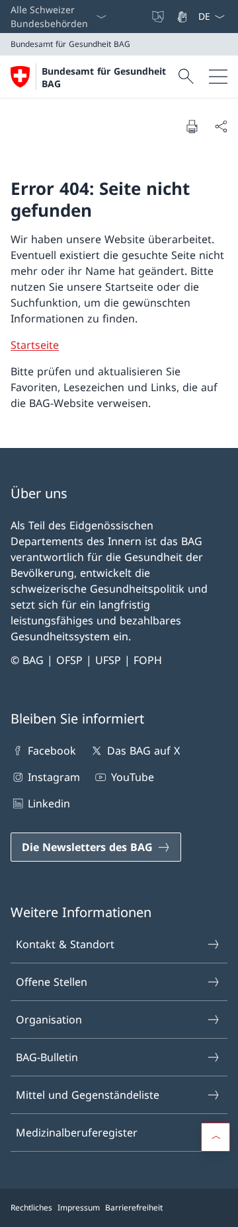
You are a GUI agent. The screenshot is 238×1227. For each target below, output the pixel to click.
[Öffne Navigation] (218, 76)
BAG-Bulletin (47, 1057)
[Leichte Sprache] (159, 16)
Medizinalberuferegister (77, 1132)
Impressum (79, 1207)
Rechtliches (31, 1207)
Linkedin (49, 803)
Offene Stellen (51, 982)
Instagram (54, 777)
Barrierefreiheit (134, 1207)
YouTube (132, 777)
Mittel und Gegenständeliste (87, 1095)
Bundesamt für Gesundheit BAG (104, 77)
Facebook (52, 750)
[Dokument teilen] (220, 126)
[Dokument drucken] (191, 126)
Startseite (35, 345)
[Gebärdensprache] (183, 16)
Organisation (49, 1019)
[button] (215, 1137)
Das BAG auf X (143, 750)
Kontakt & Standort (65, 944)
